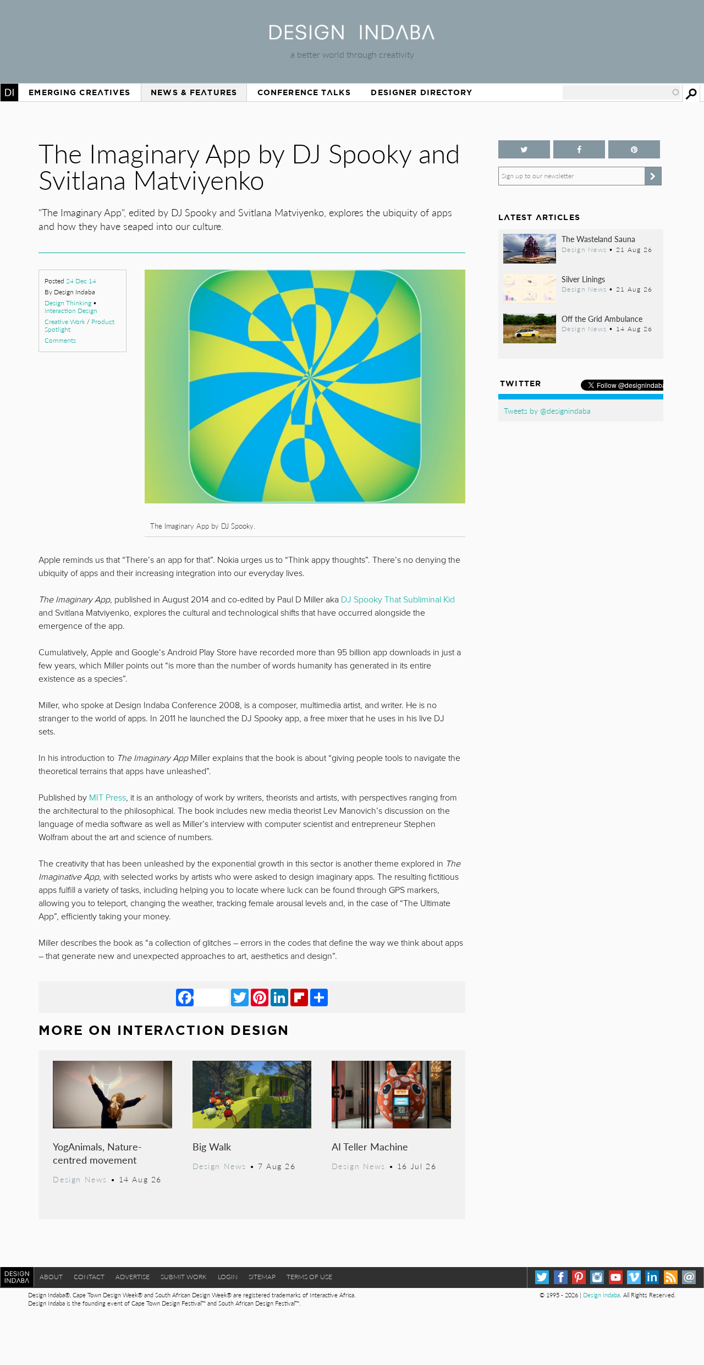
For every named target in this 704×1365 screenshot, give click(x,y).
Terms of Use (309, 1276)
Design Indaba (601, 1295)
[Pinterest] (259, 997)
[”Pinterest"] (634, 149)
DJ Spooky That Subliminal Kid (398, 599)
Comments (60, 340)
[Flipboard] (299, 997)
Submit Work (184, 1276)
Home (9, 92)
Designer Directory (421, 92)
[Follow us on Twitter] (524, 149)
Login (228, 1276)
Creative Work (65, 321)
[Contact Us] (689, 1277)
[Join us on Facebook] (579, 149)
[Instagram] (597, 1277)
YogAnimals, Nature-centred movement (97, 1152)
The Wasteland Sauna (598, 238)
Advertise (133, 1276)
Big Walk (212, 1146)
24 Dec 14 (81, 281)
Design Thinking (68, 303)
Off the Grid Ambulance (602, 318)
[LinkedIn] (279, 997)
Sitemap (262, 1276)
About (51, 1276)
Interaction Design (71, 310)
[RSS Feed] (671, 1277)
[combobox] (621, 92)
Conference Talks (304, 92)
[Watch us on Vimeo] (634, 1277)
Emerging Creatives (79, 92)
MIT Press (107, 797)
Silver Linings (583, 278)
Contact (89, 1276)
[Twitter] (240, 997)
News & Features (194, 92)
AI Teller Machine (370, 1146)
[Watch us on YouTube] (616, 1277)
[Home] (352, 36)
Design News (80, 1179)
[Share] (319, 997)
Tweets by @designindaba (547, 410)
